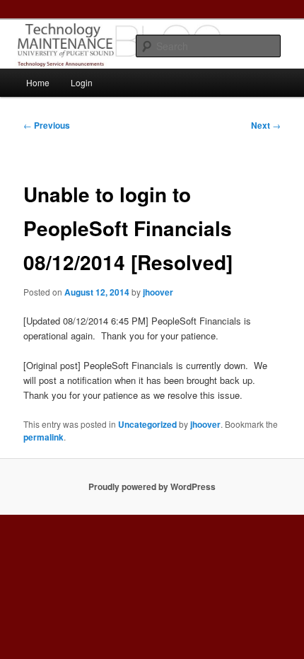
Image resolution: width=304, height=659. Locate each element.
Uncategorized (147, 424)
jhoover (158, 292)
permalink (43, 437)
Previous (46, 125)
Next (266, 125)
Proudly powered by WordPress (152, 486)
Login (82, 82)
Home (37, 82)
